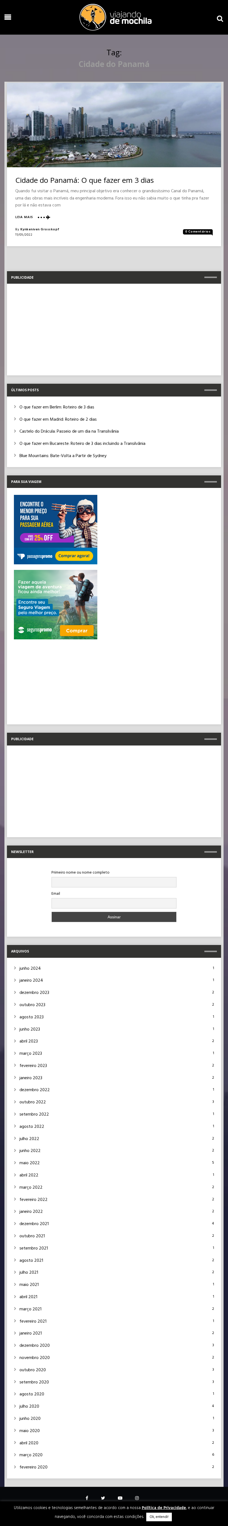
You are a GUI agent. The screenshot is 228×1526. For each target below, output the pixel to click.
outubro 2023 (32, 1005)
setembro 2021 (33, 1248)
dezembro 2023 (34, 992)
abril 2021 (28, 1297)
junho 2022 (30, 1151)
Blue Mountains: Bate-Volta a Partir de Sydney (62, 456)
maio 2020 (29, 1431)
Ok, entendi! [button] (159, 1517)
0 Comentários (198, 232)
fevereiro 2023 (33, 1065)
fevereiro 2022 (33, 1199)
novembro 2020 (34, 1358)
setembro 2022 (34, 1114)
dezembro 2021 (34, 1224)
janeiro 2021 (30, 1333)
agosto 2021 (31, 1260)
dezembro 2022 (34, 1090)
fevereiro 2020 (33, 1467)
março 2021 (30, 1309)
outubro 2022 (32, 1102)
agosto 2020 (31, 1394)
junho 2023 (29, 1029)
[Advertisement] (114, 329)
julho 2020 (29, 1406)
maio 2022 (29, 1163)
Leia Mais (24, 217)
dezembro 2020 (34, 1345)
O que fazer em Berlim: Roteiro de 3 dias (56, 407)
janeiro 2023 (30, 1078)
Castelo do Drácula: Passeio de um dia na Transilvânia (69, 431)
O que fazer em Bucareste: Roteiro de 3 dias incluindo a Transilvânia (82, 443)
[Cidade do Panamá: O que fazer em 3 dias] (114, 125)
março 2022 (31, 1187)
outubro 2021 (32, 1236)
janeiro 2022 (31, 1211)
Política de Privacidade (164, 1508)
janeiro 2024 (31, 980)
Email (55, 894)
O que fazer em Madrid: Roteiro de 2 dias (58, 419)
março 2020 (31, 1455)
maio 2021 (29, 1284)
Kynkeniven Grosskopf (40, 229)
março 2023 (30, 1053)
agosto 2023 (31, 1017)
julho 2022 (29, 1139)
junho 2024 (30, 968)
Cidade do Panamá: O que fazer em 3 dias (84, 180)
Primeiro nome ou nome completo (80, 872)
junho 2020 (30, 1418)
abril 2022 (28, 1175)
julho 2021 (28, 1272)
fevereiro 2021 (32, 1321)
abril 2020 (28, 1443)
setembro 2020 (34, 1382)
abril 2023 (28, 1041)
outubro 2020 (32, 1370)
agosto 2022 (31, 1126)
